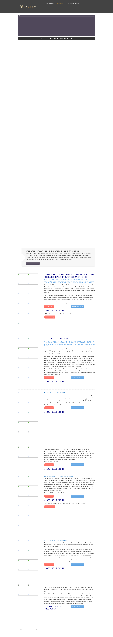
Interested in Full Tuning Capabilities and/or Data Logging (52, 251)
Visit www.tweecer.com (33, 263)
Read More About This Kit (77, 306)
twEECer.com (42, 253)
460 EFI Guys (30, 629)
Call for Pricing (51, 317)
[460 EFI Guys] (27, 6)
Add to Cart (50, 306)
